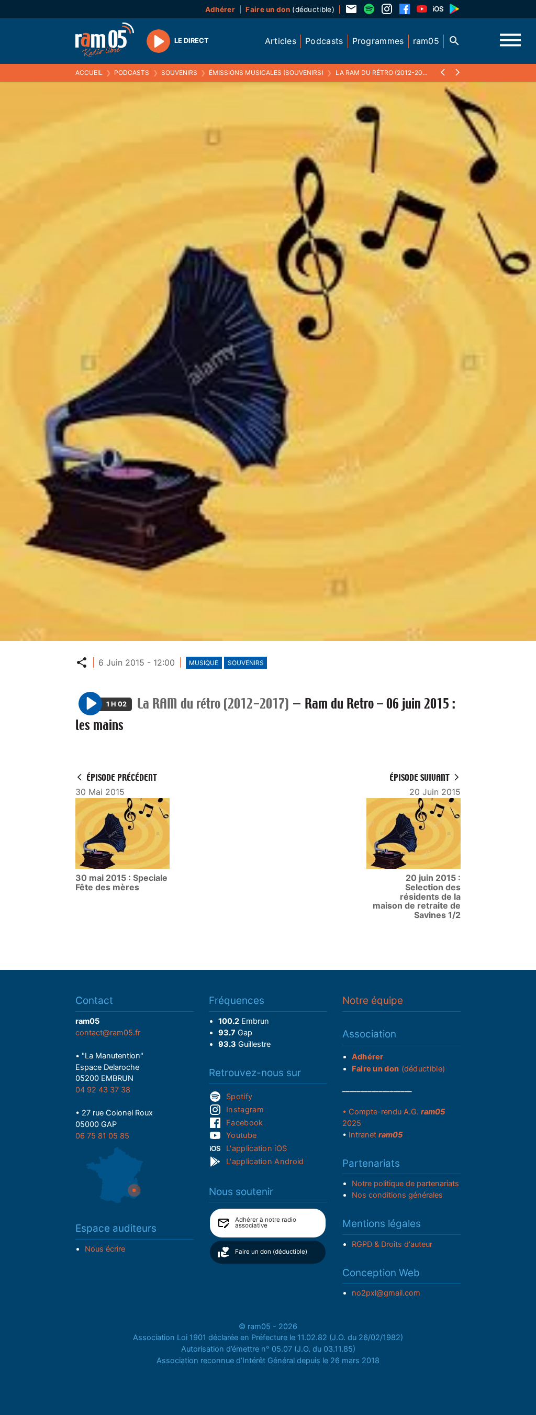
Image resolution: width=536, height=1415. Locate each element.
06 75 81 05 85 (102, 1136)
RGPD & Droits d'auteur (392, 1244)
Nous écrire (105, 1249)
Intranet (376, 1135)
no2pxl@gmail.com (386, 1293)
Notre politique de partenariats (405, 1183)
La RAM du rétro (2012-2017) (383, 72)
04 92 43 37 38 (102, 1090)
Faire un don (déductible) (271, 1251)
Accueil (89, 72)
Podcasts (131, 72)
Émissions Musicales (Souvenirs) (266, 72)
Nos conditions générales (397, 1195)
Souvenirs (179, 72)
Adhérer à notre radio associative (265, 1223)
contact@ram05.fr (107, 1032)
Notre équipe (372, 1000)
